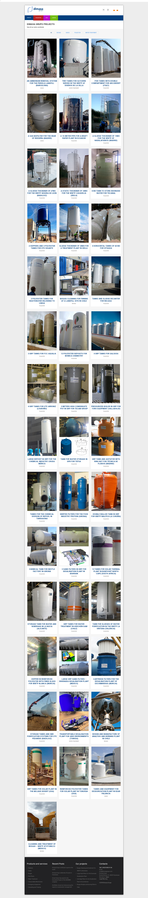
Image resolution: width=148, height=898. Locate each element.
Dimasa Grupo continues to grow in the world (62, 868)
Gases (30, 870)
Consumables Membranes (35, 881)
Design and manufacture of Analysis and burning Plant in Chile (106, 736)
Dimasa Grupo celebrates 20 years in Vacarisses (62, 873)
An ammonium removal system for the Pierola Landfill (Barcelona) (42, 83)
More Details (41, 58)
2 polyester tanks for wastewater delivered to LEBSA (42, 301)
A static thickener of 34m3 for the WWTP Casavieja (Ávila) (74, 193)
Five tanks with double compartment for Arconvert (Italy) (106, 83)
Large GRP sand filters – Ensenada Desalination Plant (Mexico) (74, 681)
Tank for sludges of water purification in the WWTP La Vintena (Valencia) (106, 626)
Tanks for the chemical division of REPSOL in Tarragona (42, 516)
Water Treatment (33, 879)
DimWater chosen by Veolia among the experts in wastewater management (62, 886)
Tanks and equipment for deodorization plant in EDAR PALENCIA (106, 791)
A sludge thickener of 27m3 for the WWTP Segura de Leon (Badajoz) (42, 193)
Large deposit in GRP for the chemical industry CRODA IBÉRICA (42, 461)
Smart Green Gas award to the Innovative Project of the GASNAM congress (61, 879)
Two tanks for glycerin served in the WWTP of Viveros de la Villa (74, 83)
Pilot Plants (31, 876)
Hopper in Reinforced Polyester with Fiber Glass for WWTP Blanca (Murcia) (42, 681)
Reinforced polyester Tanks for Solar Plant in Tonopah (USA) (74, 791)
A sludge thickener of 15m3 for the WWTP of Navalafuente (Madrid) (106, 138)
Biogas (30, 873)
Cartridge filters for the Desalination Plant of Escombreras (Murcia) (106, 681)
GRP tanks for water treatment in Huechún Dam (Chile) (74, 626)
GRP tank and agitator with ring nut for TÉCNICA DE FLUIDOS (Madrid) (106, 461)
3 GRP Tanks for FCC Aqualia (42, 354)
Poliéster (30, 868)
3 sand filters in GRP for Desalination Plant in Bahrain (74, 571)
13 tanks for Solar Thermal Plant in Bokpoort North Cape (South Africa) (106, 571)
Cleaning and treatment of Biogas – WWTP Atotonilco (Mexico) (42, 846)
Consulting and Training (34, 887)
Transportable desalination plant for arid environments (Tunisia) (74, 736)
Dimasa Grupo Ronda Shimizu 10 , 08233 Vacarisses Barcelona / (109, 875)
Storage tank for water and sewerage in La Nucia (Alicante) (42, 626)
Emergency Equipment (34, 884)
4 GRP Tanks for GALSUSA (106, 354)
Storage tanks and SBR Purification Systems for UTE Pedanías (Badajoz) (42, 736)
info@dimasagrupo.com (105, 871)
